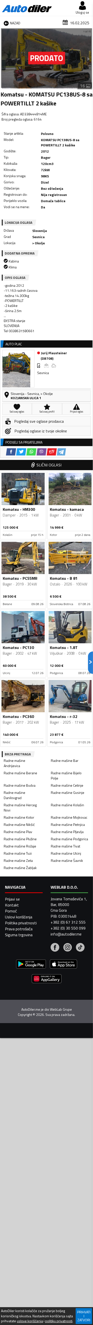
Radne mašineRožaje (20, 846)
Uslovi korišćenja (18, 917)
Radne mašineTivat (65, 846)
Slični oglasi (49, 465)
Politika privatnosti (21, 923)
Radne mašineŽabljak (20, 867)
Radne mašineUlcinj (66, 853)
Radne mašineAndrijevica (14, 763)
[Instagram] (67, 948)
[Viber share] (41, 451)
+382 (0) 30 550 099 (68, 928)
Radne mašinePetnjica (68, 824)
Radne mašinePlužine (20, 838)
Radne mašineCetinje (67, 785)
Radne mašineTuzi (18, 853)
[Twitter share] (21, 451)
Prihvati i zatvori (84, 1316)
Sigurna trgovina (18, 935)
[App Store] (63, 964)
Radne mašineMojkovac (69, 817)
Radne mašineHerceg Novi (20, 807)
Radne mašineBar (64, 760)
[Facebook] (55, 948)
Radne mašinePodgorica (69, 838)
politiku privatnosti (58, 1321)
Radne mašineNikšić (19, 824)
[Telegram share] (61, 451)
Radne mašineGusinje (67, 792)
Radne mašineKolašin (67, 805)
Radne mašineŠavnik (67, 860)
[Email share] (52, 451)
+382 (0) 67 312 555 (68, 922)
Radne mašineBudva (19, 785)
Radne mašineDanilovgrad (14, 795)
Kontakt (12, 905)
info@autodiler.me (66, 934)
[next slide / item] (88, 58)
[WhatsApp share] (31, 451)
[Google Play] (31, 964)
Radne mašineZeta (18, 860)
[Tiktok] (80, 948)
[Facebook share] (11, 451)
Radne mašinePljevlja (67, 831)
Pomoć (11, 911)
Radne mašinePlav (18, 831)
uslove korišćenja (30, 1321)
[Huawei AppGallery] (47, 979)
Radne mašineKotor (19, 817)
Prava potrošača (18, 929)
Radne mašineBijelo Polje (66, 775)
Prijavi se (12, 899)
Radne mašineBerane (20, 773)
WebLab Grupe (61, 1009)
